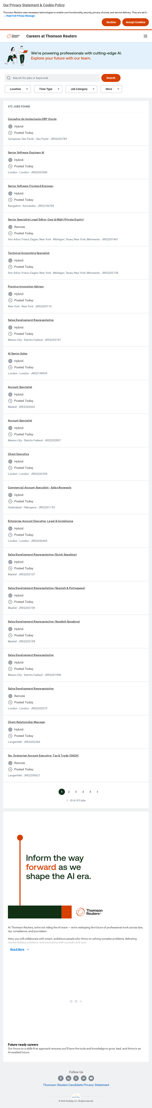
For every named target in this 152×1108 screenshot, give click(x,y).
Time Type (45, 89)
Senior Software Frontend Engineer (30, 186)
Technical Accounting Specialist (28, 253)
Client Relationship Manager (26, 722)
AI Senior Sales (18, 353)
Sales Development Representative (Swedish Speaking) (44, 621)
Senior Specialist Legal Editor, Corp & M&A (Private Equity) (46, 219)
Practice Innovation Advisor (26, 286)
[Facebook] (61, 1078)
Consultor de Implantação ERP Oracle (32, 119)
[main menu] (145, 36)
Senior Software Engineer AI (26, 152)
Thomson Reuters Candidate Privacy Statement (76, 1085)
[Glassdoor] (83, 1078)
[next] (97, 792)
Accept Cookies (135, 22)
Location (15, 89)
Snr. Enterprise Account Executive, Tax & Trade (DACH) (43, 755)
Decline (111, 22)
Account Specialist (20, 387)
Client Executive (18, 454)
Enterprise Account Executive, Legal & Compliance (40, 521)
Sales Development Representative (31, 320)
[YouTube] (91, 1078)
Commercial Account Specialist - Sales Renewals (39, 487)
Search (110, 77)
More (109, 89)
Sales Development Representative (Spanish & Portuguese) (46, 588)
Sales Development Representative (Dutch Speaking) (42, 554)
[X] (76, 1078)
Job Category (79, 89)
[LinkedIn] (68, 1078)
